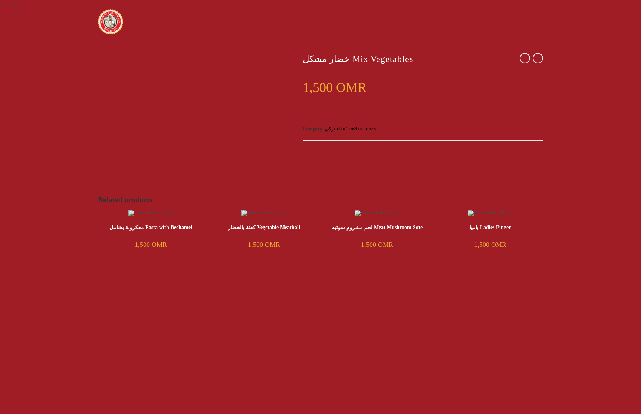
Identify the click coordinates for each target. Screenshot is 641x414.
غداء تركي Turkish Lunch (350, 129)
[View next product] (538, 58)
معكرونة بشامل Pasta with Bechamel (150, 227)
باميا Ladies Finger (490, 227)
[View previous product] (525, 58)
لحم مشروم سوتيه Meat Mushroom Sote (377, 227)
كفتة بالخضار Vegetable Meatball (264, 227)
